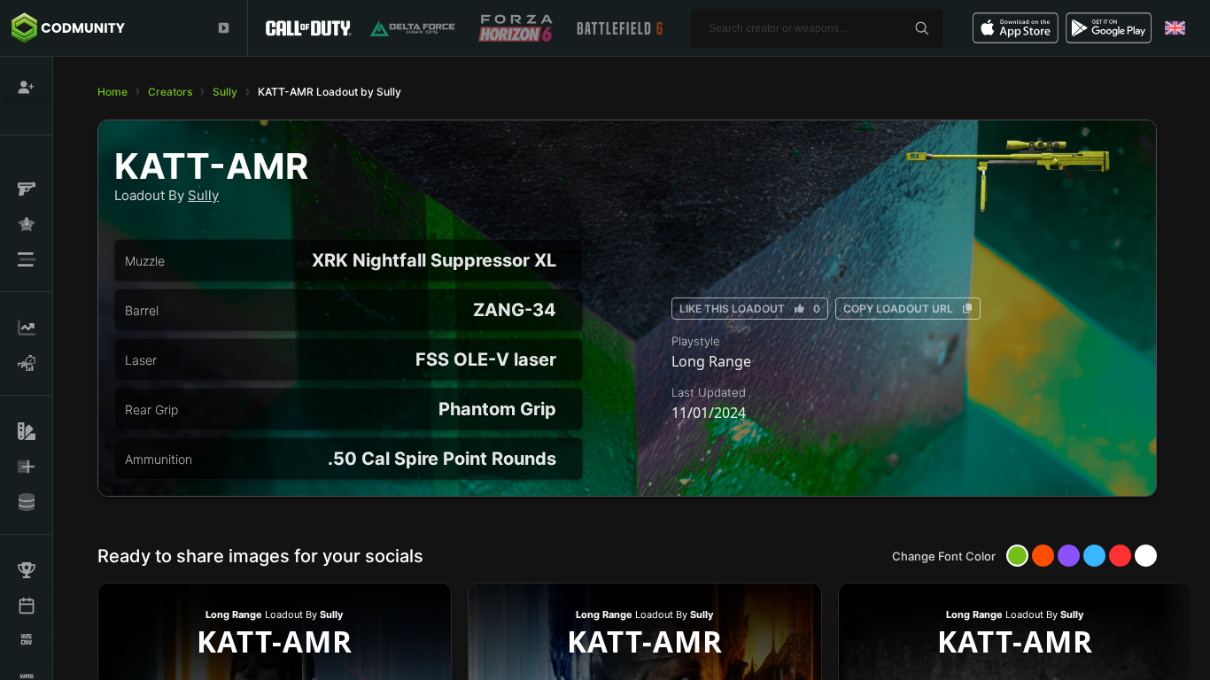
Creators (170, 91)
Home (112, 91)
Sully (225, 91)
